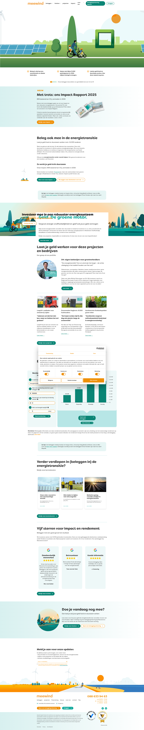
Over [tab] (94, 353)
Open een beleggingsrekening (92, 626)
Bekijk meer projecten (45, 343)
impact (73, 3)
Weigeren (50, 380)
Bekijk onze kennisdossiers (47, 516)
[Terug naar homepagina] (35, 3)
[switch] (63, 374)
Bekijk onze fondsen (70, 626)
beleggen (39, 700)
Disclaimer (39, 726)
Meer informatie (86, 423)
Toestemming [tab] (49, 353)
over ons (68, 700)
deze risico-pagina (51, 195)
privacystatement (64, 665)
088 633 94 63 (97, 696)
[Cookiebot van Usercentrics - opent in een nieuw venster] (98, 348)
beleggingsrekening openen (93, 3)
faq (79, 700)
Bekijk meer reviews (45, 593)
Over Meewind (50, 726)
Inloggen (66, 708)
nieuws (62, 700)
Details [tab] (72, 353)
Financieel (57, 172)
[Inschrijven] (66, 661)
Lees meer (66, 288)
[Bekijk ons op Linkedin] (106, 708)
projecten (65, 3)
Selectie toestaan (72, 380)
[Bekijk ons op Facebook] (103, 708)
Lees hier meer (44, 240)
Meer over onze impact (45, 180)
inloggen (110, 3)
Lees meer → (40, 335)
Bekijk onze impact (44, 122)
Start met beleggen (83, 418)
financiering (54, 700)
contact (74, 700)
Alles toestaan (93, 380)
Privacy (44, 726)
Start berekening (40, 416)
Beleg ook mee (29, 223)
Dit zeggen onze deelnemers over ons (70, 180)
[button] (46, 703)
